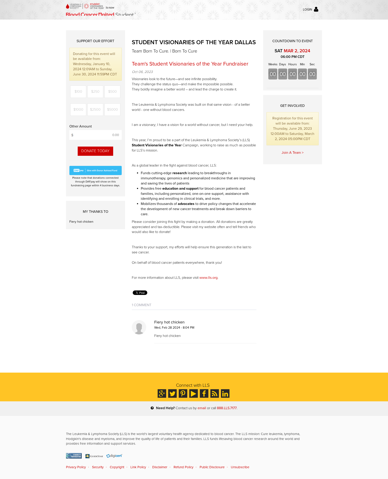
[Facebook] (204, 393)
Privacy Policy (76, 467)
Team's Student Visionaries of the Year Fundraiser (190, 64)
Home (100, 9)
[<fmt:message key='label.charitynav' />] (74, 456)
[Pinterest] (183, 393)
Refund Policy (183, 467)
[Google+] (162, 393)
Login (307, 9)
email (202, 408)
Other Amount (80, 126)
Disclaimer (159, 467)
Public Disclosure (212, 467)
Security (98, 467)
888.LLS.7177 (227, 408)
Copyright (117, 467)
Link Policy (138, 467)
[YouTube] (193, 393)
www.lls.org (208, 277)
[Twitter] (172, 393)
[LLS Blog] (214, 393)
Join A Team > (293, 152)
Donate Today (95, 151)
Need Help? (165, 408)
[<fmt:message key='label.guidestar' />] (94, 456)
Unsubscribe (240, 467)
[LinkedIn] (225, 393)
